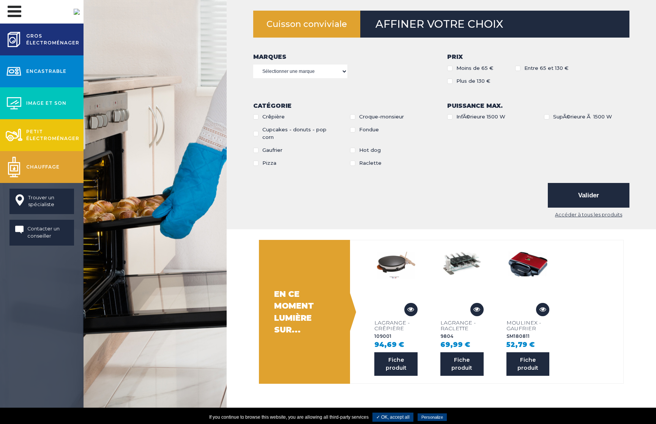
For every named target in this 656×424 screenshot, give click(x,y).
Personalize (432, 417)
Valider (588, 195)
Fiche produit (396, 363)
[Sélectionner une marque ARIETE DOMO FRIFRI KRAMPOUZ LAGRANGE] (300, 71)
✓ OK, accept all (393, 417)
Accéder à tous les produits (588, 215)
